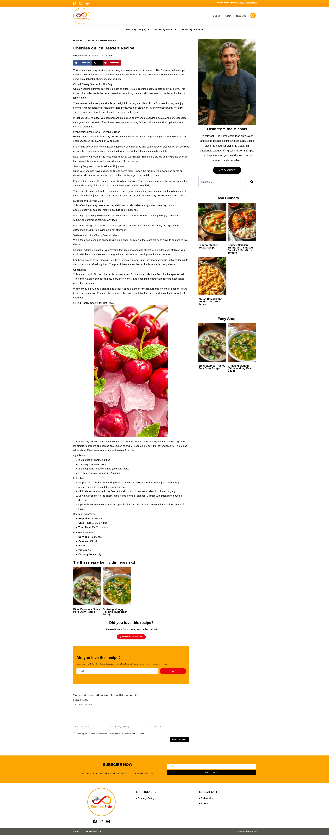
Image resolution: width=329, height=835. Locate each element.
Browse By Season (163, 30)
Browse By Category (136, 30)
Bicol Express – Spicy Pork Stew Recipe (86, 610)
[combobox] (223, 182)
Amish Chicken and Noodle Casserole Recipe (210, 302)
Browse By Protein (191, 30)
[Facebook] (74, 3)
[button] (82, 63)
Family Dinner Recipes (247, 3)
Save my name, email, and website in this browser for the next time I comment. (111, 733)
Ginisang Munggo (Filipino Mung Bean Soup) (115, 612)
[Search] (252, 182)
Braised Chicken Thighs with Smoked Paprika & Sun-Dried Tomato (240, 249)
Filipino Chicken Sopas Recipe (208, 246)
